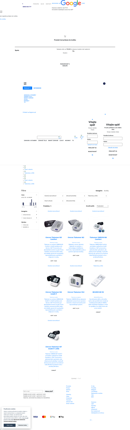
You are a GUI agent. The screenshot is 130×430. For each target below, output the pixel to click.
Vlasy (67, 396)
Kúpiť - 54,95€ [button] (76, 255)
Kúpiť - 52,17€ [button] (76, 308)
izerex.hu (70, 426)
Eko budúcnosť (95, 411)
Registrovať (32, 112)
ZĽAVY (26, 99)
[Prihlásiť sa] (82, 137)
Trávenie (68, 400)
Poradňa (93, 388)
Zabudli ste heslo (92, 144)
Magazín (93, 389)
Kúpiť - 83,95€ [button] (54, 315)
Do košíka (3, 19)
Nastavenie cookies (96, 393)
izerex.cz (65, 426)
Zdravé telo (69, 401)
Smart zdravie (28, 169)
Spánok (68, 389)
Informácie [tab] (37, 88)
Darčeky (93, 405)
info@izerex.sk (77, 419)
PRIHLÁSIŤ (49, 391)
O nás (92, 386)
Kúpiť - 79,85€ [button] (54, 260)
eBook (93, 407)
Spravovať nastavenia (19, 419)
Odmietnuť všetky (22, 425)
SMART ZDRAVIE (28, 98)
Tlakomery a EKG (29, 173)
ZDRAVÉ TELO (28, 96)
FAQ (92, 395)
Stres (67, 391)
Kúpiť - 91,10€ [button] (98, 260)
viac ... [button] (91, 419)
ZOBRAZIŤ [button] (98, 312)
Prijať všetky (10, 425)
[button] (97, 206)
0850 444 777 (27, 6)
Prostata (68, 386)
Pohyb (68, 388)
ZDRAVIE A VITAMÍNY (30, 95)
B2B (92, 397)
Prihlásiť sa (26, 112)
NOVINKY (26, 101)
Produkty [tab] (27, 88)
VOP (92, 404)
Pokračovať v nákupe (65, 65)
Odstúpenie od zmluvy (97, 413)
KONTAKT (48, 4)
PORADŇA (36, 4)
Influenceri (94, 409)
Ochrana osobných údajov (10, 421)
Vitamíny (68, 394)
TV (25, 102)
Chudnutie (69, 398)
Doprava (93, 402)
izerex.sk (60, 426)
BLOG (42, 4)
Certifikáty (94, 391)
